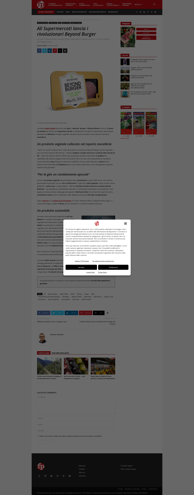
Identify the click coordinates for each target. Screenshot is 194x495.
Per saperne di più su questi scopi (103, 261)
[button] (125, 223)
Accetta (81, 267)
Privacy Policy (102, 272)
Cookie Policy (90, 272)
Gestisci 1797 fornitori (82, 261)
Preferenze (113, 267)
